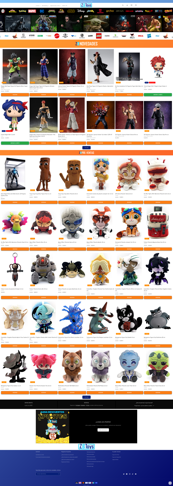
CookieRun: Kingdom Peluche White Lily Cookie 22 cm (128, 289)
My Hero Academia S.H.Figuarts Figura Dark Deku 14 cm (129, 87)
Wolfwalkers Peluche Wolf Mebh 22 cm (68, 386)
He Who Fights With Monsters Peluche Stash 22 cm (14, 242)
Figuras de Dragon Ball (116, 457)
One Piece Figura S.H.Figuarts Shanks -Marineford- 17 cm (100, 87)
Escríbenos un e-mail (40, 454)
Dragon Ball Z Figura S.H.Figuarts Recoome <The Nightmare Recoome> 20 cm (42, 135)
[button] (38, 5)
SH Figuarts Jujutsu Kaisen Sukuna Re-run (126, 134)
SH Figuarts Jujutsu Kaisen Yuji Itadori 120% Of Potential (99, 135)
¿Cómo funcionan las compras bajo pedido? (69, 457)
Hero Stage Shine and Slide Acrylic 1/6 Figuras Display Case (13, 194)
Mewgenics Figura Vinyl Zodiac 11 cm (11, 386)
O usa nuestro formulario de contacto (43, 457)
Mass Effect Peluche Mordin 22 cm (96, 242)
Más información (103, 430)
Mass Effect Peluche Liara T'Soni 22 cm (125, 386)
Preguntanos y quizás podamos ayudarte (143, 405)
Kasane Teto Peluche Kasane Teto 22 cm (40, 386)
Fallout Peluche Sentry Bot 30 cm (38, 289)
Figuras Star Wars (115, 454)
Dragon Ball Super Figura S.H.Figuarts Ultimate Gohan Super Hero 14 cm (42, 87)
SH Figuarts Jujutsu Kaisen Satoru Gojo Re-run (156, 134)
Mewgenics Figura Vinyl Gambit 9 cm (125, 337)
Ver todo (86, 147)
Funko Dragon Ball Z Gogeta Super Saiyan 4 (155, 86)
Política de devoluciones (91, 459)
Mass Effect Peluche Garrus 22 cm (67, 242)
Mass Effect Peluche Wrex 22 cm (38, 242)
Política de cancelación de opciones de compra (96, 461)
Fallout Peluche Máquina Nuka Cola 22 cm (155, 242)
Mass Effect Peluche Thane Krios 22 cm (154, 386)
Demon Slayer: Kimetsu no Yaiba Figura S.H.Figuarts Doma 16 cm (72, 135)
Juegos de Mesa (115, 459)
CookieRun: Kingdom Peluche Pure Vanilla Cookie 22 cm (100, 289)
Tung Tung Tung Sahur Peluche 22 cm (68, 194)
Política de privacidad (91, 456)
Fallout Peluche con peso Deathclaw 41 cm (69, 289)
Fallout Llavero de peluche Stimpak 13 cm (12, 289)
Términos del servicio (91, 452)
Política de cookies (90, 454)
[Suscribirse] (58, 474)
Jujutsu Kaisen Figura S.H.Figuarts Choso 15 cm (71, 86)
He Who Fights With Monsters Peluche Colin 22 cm (157, 194)
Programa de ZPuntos (65, 461)
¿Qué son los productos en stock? (67, 459)
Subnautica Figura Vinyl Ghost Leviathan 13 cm (70, 337)
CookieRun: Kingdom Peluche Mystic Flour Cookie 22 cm (15, 338)
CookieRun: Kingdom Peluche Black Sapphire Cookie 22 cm (157, 289)
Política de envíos (90, 464)
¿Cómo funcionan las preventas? (67, 454)
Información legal (90, 466)
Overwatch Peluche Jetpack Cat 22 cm (125, 242)
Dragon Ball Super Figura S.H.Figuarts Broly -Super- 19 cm (14, 87)
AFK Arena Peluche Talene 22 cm (123, 194)
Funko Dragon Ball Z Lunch (8, 134)
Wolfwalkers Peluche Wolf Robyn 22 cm (97, 386)
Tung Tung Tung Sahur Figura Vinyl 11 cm (40, 194)
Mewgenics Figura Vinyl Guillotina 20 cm (154, 337)
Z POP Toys (87, 485)
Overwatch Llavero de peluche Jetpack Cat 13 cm (100, 194)
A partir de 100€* (29, 405)
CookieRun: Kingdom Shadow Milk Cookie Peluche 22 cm (44, 338)
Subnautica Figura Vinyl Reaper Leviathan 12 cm (99, 337)
